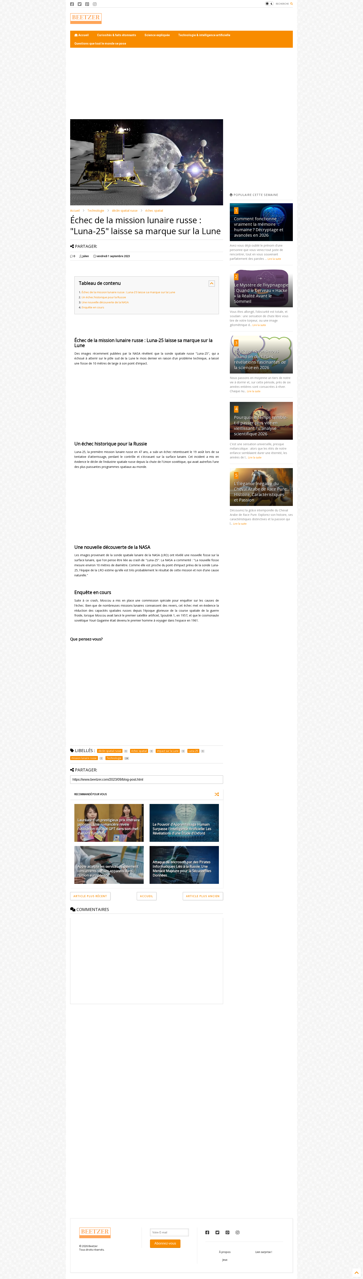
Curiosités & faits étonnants (116, 35)
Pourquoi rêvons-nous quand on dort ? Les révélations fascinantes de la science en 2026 (260, 359)
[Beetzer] (86, 22)
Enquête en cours (93, 307)
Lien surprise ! (263, 1252)
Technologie (95, 211)
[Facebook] (72, 4)
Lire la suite (274, 259)
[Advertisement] (216, 19)
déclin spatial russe (125, 211)
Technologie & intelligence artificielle (204, 35)
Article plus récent (90, 896)
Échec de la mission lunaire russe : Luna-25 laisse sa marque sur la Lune (128, 292)
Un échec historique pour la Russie (104, 297)
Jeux (224, 1260)
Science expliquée (157, 35)
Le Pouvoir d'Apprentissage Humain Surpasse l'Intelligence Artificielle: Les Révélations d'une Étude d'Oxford (182, 829)
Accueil (83, 35)
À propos (224, 1252)
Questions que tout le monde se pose (100, 43)
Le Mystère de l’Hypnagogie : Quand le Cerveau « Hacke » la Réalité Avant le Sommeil (261, 293)
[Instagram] (95, 4)
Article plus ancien (203, 896)
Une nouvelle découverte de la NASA (105, 302)
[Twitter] (80, 4)
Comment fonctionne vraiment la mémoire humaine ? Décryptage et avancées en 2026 (258, 227)
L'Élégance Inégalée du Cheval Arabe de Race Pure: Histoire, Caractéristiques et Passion (261, 492)
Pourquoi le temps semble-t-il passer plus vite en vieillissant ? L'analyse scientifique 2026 (261, 425)
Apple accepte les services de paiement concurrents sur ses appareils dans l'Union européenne (108, 871)
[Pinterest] (87, 4)
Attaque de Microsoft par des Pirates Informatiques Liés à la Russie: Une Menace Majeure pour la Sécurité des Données (182, 868)
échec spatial (154, 211)
